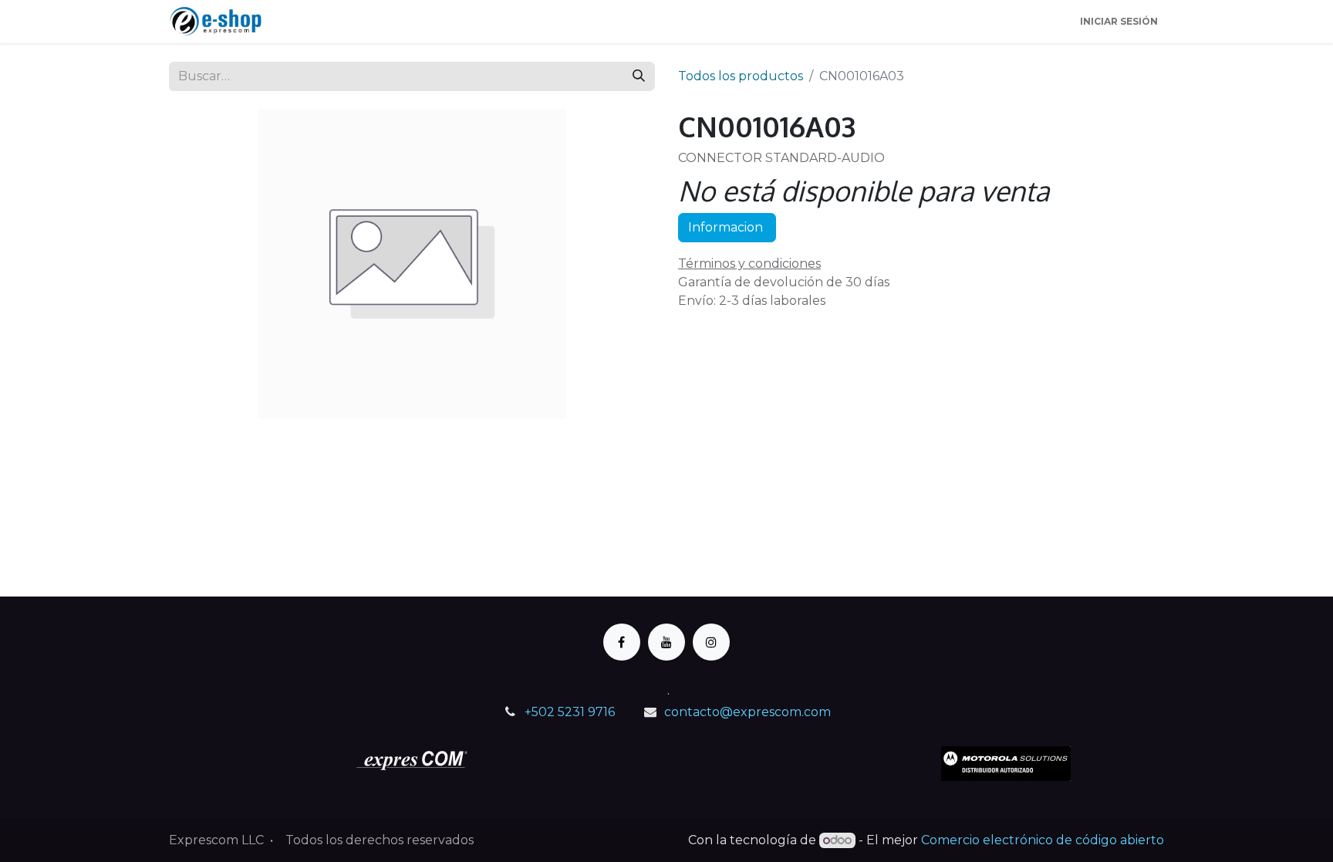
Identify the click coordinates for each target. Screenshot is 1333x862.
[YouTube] (666, 642)
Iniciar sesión (1119, 21)
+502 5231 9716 (570, 712)
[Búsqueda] (639, 76)
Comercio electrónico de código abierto (1042, 840)
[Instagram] (711, 642)
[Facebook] (621, 642)
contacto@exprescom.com (747, 712)
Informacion (727, 227)
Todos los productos (740, 76)
